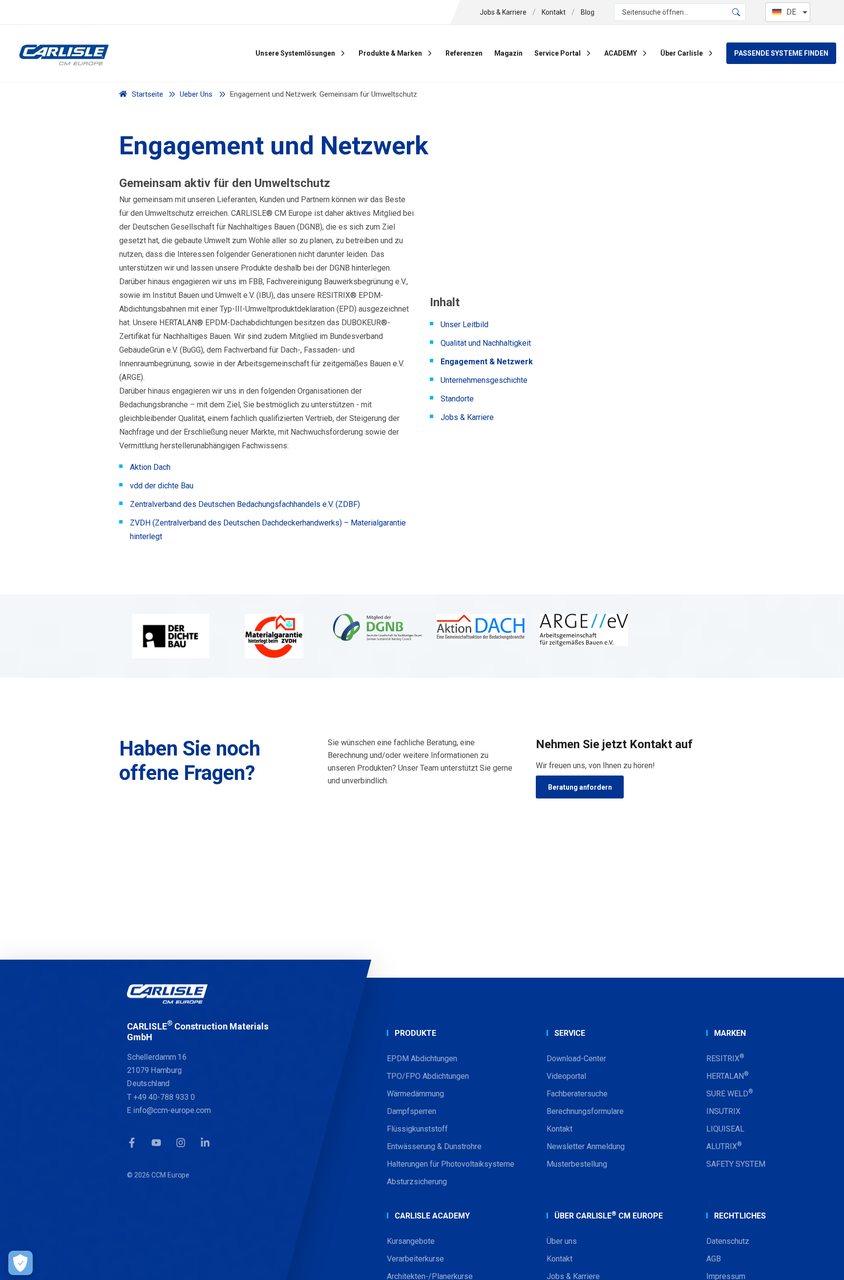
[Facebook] (132, 1142)
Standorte (457, 398)
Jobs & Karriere (467, 417)
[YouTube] (156, 1142)
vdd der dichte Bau (161, 485)
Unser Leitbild (464, 324)
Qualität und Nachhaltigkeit (486, 343)
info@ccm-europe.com (172, 1110)
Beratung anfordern (580, 787)
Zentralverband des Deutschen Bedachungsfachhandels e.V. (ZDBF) (245, 504)
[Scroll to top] (824, 1260)
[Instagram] (181, 1142)
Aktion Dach (150, 467)
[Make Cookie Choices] (20, 1263)
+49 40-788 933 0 (164, 1097)
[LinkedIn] (205, 1142)
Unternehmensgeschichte (484, 380)
